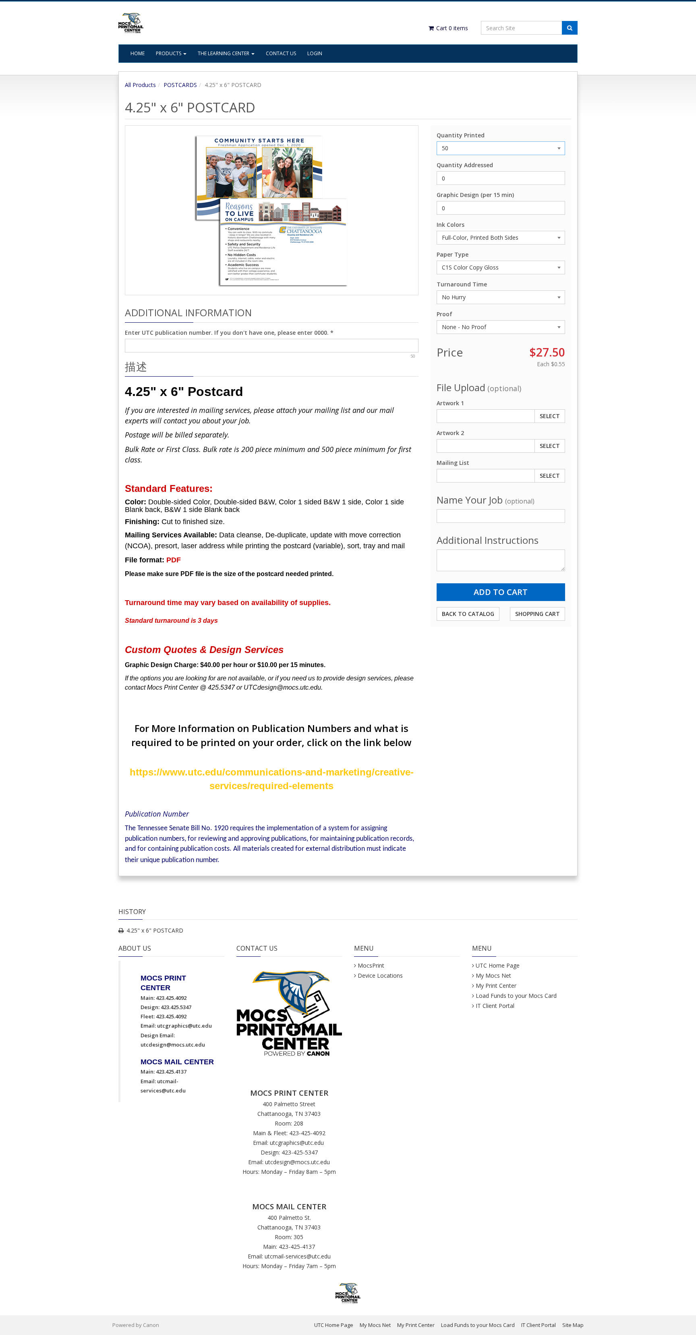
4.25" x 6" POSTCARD (154, 930)
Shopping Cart (537, 614)
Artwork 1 (450, 403)
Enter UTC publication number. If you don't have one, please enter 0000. (229, 332)
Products (169, 53)
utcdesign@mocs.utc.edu (173, 1044)
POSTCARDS (180, 85)
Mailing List (453, 462)
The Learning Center (224, 53)
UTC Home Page (498, 965)
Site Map (573, 1325)
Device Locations (380, 975)
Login (314, 53)
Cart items (451, 28)
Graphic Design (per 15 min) (475, 195)
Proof (444, 314)
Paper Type (452, 254)
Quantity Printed (461, 135)
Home (137, 53)
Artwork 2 (450, 433)
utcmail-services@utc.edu (298, 1256)
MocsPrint (371, 965)
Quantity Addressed (465, 165)
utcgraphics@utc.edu (184, 1025)
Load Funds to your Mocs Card (516, 995)
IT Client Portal (495, 1006)
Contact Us (281, 53)
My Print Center (496, 985)
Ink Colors (450, 224)
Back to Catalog (468, 614)
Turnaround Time (462, 284)
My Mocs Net (493, 975)
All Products (140, 85)
